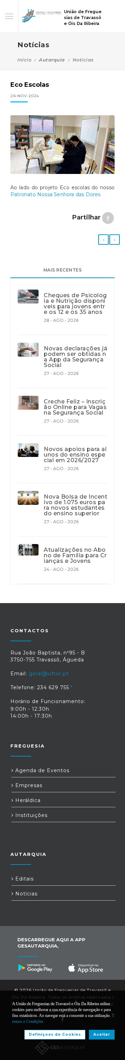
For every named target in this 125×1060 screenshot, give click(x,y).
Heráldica (27, 800)
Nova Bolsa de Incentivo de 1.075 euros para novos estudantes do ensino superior (75, 505)
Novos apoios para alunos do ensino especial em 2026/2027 (75, 454)
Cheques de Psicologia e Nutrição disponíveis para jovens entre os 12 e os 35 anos (75, 304)
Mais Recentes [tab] (62, 270)
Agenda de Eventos (41, 770)
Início (24, 59)
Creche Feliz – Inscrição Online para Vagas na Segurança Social (75, 407)
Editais (24, 879)
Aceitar (101, 1034)
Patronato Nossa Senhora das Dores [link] (55, 194)
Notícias (83, 59)
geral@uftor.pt (49, 673)
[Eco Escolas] (62, 144)
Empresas (28, 785)
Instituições (31, 815)
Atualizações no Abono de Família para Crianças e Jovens (75, 555)
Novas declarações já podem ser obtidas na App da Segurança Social (75, 357)
